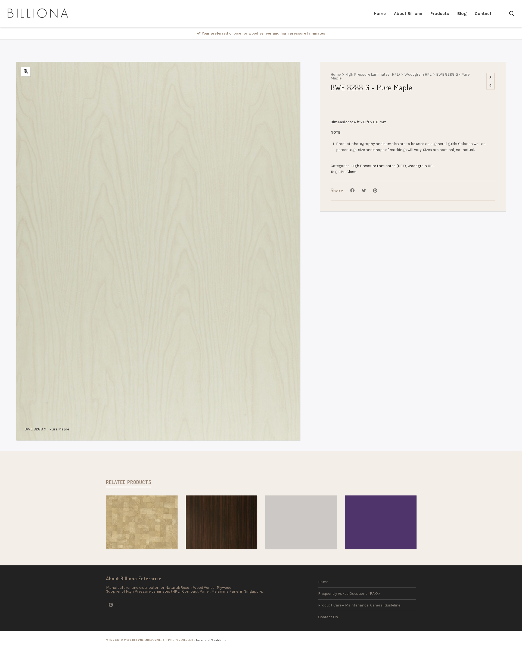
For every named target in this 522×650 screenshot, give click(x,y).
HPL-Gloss (347, 172)
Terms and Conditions (211, 640)
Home (336, 74)
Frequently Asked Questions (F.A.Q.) (349, 593)
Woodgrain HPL (418, 74)
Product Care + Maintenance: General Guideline (359, 605)
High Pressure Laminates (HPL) (372, 74)
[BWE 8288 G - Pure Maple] (25, 71)
